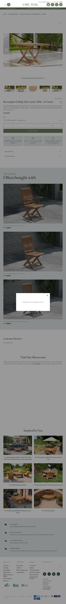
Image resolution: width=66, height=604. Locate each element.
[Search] (48, 4)
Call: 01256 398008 (58, 2)
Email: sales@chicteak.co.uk (44, 2)
